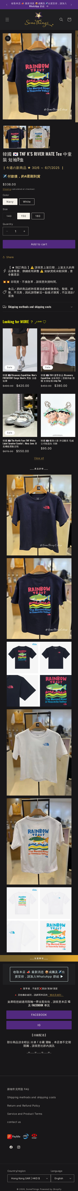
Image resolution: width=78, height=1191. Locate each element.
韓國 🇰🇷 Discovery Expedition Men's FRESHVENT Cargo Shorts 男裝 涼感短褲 (20, 378)
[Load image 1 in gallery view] (15, 137)
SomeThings (32, 1189)
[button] (7, 20)
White (27, 201)
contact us (14, 1121)
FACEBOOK (39, 1014)
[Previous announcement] (7, 5)
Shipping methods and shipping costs (31, 1097)
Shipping (7, 189)
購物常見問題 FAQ (18, 1089)
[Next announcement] (71, 5)
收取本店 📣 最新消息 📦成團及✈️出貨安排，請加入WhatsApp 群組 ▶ (39, 974)
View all (39, 458)
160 (37, 215)
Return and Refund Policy (23, 1105)
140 (11, 216)
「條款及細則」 (55, 994)
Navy (10, 201)
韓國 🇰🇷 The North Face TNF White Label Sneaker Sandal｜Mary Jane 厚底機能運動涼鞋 (20, 443)
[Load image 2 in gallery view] (39, 137)
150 (23, 215)
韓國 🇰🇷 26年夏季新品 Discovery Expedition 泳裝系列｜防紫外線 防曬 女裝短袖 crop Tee (58, 378)
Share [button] (10, 257)
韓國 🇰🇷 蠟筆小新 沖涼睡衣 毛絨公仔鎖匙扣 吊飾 (57, 442)
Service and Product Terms (24, 1113)
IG (39, 1025)
